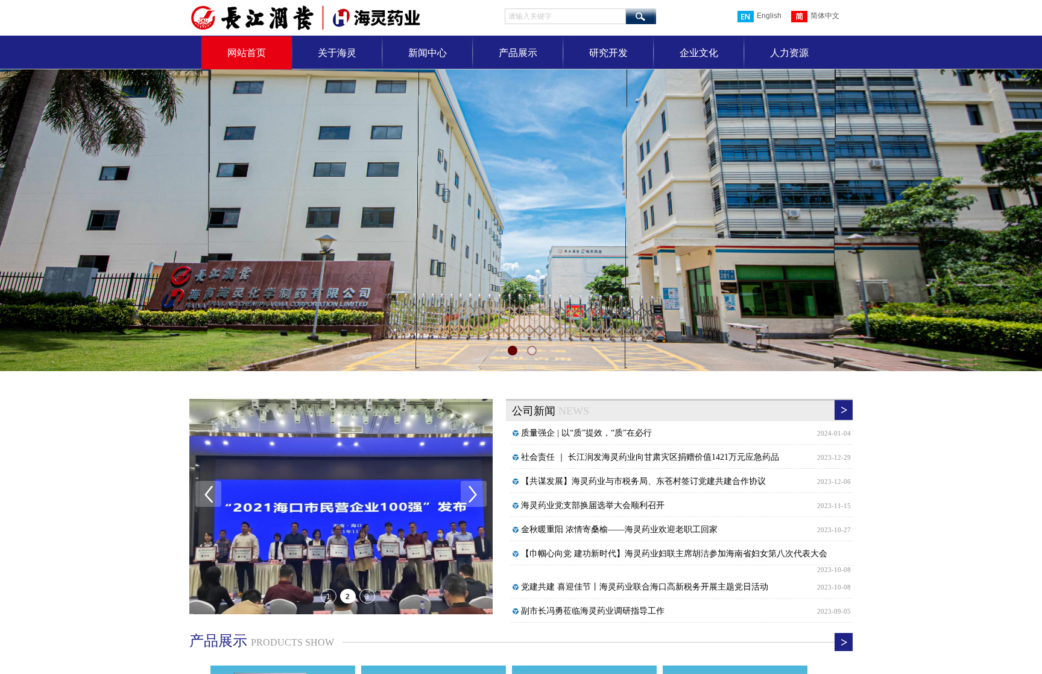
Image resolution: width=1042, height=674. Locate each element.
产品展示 (518, 53)
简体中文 (824, 15)
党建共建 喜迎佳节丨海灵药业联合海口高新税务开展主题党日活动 (644, 586)
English (769, 15)
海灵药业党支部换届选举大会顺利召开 (593, 505)
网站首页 (246, 53)
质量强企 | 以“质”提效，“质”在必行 (586, 432)
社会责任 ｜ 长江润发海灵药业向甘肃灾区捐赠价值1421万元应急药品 (650, 457)
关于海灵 (337, 53)
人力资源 (789, 53)
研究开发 (608, 53)
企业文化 (699, 53)
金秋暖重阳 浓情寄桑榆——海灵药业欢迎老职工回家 (619, 529)
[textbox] (565, 16)
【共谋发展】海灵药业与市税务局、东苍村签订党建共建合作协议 (643, 481)
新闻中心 (427, 53)
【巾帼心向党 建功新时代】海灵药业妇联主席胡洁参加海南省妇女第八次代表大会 (674, 553)
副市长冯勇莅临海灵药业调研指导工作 (593, 610)
